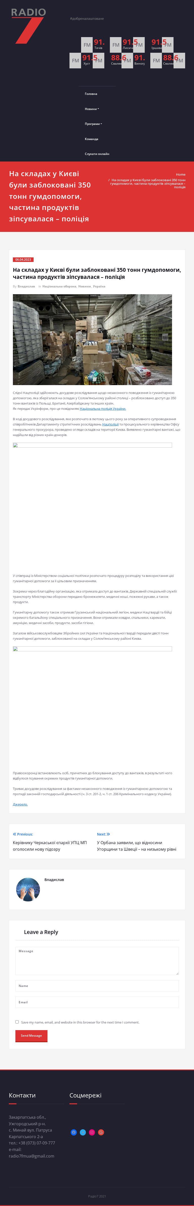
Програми (92, 124)
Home (180, 174)
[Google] (101, 1132)
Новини (91, 109)
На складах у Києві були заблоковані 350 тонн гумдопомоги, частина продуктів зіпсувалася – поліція (147, 183)
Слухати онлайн (97, 154)
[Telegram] (83, 1132)
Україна (99, 286)
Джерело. (20, 804)
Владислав (26, 286)
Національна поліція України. (103, 408)
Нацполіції (110, 424)
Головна (91, 94)
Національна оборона (59, 286)
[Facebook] (74, 1132)
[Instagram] (92, 1132)
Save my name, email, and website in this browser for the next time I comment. (80, 1022)
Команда (91, 139)
